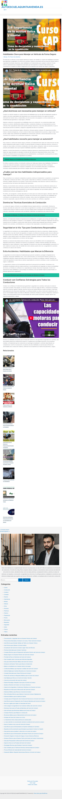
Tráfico (5, 631)
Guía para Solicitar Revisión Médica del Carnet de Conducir (18, 661)
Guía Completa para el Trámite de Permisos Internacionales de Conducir (21, 747)
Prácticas (6, 610)
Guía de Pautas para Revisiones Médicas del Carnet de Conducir (19, 710)
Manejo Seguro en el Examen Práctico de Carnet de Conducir (19, 654)
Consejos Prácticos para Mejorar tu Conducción (15, 712)
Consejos (6, 594)
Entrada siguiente (5, 531)
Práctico (6, 613)
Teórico (6, 629)
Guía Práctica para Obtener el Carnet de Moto (15, 645)
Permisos (6, 608)
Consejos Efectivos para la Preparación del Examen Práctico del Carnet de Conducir (24, 652)
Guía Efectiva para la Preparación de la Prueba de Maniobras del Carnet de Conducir (24, 701)
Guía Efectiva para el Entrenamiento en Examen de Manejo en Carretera (21, 726)
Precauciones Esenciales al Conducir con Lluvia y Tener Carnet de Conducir (22, 640)
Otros (5, 606)
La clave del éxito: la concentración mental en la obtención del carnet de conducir (24, 722)
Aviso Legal (32, 782)
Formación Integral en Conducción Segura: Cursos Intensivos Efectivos (21, 736)
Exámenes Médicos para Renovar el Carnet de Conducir (17, 691)
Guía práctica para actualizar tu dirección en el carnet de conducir (20, 731)
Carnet (5, 587)
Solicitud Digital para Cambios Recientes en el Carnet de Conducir (20, 671)
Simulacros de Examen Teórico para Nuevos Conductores (18, 664)
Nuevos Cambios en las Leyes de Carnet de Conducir (17, 724)
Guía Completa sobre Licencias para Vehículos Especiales (18, 659)
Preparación (7, 615)
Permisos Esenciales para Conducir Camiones (15, 650)
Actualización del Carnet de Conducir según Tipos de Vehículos (19, 647)
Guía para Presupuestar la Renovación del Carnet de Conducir (19, 740)
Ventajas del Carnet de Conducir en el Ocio (14, 717)
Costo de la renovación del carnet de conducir (15, 680)
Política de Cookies (32, 784)
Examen (6, 596)
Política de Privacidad (32, 781)
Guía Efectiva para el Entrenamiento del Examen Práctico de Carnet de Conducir (23, 733)
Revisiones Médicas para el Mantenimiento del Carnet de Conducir (20, 715)
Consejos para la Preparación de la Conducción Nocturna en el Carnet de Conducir (24, 698)
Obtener (6, 603)
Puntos (5, 617)
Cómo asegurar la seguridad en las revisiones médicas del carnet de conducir (23, 705)
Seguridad (6, 624)
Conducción (7, 590)
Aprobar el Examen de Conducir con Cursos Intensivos (17, 684)
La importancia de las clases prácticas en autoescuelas (17, 719)
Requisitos (6, 622)
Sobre (5, 627)
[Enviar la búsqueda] (20, 580)
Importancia (7, 599)
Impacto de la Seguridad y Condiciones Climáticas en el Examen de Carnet (22, 687)
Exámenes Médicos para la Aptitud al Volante (15, 696)
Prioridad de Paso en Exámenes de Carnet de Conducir (17, 657)
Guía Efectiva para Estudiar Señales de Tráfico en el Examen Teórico (20, 643)
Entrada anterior (4, 529)
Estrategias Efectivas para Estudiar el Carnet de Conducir (18, 745)
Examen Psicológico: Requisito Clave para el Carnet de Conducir (19, 682)
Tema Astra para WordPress (40, 793)
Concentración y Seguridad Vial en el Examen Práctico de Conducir (20, 638)
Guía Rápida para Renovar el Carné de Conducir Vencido (18, 678)
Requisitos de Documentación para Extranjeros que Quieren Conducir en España (23, 729)
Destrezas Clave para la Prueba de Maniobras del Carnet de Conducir (21, 708)
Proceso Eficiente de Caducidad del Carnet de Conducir (17, 750)
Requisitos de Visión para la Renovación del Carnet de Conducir (19, 689)
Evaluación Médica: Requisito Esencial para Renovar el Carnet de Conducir (22, 752)
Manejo (5, 57)
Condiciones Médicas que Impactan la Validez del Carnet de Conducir (21, 668)
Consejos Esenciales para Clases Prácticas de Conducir (17, 673)
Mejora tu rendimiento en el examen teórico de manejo (17, 666)
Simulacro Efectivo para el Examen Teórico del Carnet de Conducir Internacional (23, 738)
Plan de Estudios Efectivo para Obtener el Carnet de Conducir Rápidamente (22, 694)
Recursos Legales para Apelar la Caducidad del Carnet (17, 703)
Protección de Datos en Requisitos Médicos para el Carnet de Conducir (21, 675)
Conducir (6, 592)
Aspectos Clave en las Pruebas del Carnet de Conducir (17, 743)
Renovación (7, 620)
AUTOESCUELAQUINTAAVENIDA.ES (22, 7)
